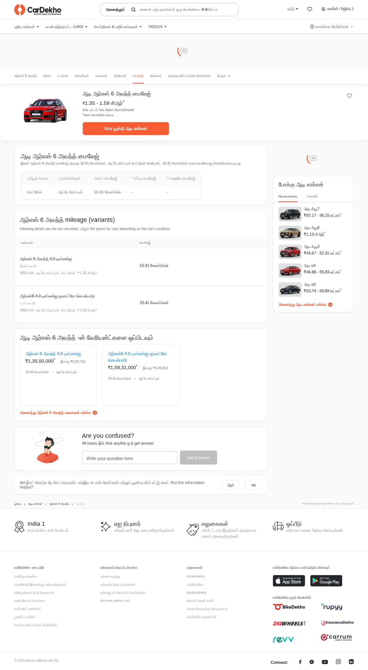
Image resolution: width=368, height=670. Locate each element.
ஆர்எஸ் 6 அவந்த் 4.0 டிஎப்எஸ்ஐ (46, 258)
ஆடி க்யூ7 (312, 209)
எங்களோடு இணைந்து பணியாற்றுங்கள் (40, 584)
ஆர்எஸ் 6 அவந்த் (25, 76)
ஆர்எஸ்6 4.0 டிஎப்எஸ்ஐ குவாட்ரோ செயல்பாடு (57, 296)
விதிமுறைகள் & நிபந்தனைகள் (34, 593)
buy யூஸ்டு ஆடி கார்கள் (126, 128)
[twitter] (312, 663)
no (253, 485)
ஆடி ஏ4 (310, 265)
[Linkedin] (351, 663)
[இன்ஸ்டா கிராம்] (338, 663)
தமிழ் (290, 9)
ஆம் (230, 485)
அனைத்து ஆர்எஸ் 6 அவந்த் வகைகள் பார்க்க (55, 412)
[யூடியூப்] (325, 663)
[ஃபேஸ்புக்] (300, 663)
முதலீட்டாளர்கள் (25, 617)
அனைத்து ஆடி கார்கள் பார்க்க (303, 304)
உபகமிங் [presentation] (312, 196)
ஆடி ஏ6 (310, 284)
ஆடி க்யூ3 (312, 246)
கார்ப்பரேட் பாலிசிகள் (27, 609)
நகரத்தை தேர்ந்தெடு (331, 26)
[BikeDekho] (289, 607)
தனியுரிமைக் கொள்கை (29, 601)
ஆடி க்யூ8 (312, 227)
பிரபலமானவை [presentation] (288, 196)
